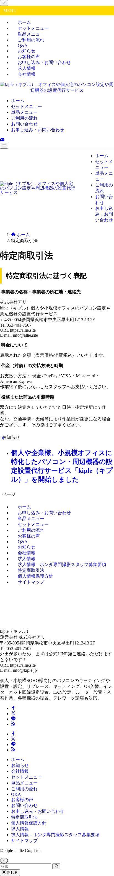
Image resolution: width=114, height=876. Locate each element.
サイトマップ (31, 582)
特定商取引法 (24, 817)
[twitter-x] (13, 713)
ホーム (17, 759)
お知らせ (20, 765)
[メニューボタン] (4, 146)
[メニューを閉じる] (4, 3)
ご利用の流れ (24, 788)
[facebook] (13, 708)
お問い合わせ (24, 805)
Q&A (16, 794)
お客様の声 (22, 799)
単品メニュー (24, 783)
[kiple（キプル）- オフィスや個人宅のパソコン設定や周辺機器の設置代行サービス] (57, 90)
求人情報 (20, 828)
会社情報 (26, 74)
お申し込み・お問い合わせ (44, 62)
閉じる (12, 872)
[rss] (13, 724)
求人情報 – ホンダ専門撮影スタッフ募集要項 (62, 564)
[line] (13, 719)
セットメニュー (26, 777)
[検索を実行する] (56, 866)
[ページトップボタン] (4, 860)
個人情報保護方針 (28, 823)
